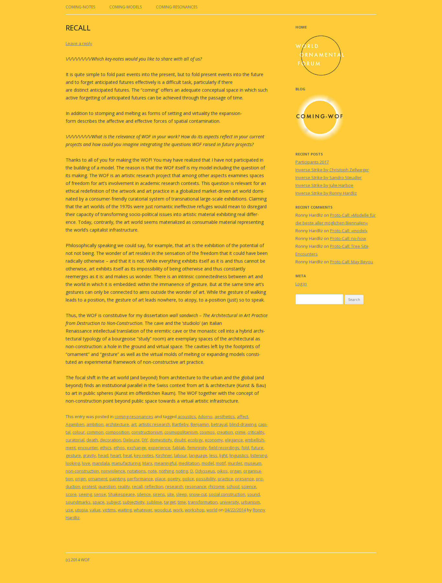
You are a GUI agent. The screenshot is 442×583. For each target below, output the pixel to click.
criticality (256, 432)
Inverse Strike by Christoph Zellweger (332, 170)
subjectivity (134, 502)
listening (258, 455)
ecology (195, 440)
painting (117, 479)
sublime (154, 502)
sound (253, 494)
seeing (85, 494)
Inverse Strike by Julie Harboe (324, 185)
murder (235, 463)
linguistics (239, 455)
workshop (194, 510)
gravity (89, 455)
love (86, 463)
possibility (206, 479)
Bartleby (180, 424)
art (134, 424)
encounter (88, 448)
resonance (195, 486)
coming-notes (80, 7)
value (95, 510)
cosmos (207, 432)
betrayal (219, 424)
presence (244, 479)
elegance (234, 440)
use (69, 510)
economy (214, 440)
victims (109, 510)
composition (117, 432)
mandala (101, 463)
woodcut (162, 510)
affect (242, 416)
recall (137, 486)
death (92, 440)
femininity (197, 448)
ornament (97, 479)
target (170, 502)
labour (180, 455)
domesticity (161, 440)
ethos (119, 448)
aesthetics (225, 416)
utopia (81, 510)
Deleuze (131, 440)
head (103, 455)
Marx (147, 463)
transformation (203, 502)
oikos (222, 471)
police (188, 479)
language (198, 455)
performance (140, 479)
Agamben (75, 424)
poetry (174, 479)
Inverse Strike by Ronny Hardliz (326, 193)
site (170, 494)
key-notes (144, 455)
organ (235, 471)
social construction (227, 494)
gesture (73, 455)
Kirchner (164, 455)
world (211, 510)
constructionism (146, 432)
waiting (125, 510)
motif (221, 463)
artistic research (154, 424)
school (233, 486)
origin (80, 479)
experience (159, 448)
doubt (180, 440)
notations (136, 471)
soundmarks (78, 502)
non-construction (82, 471)
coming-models (125, 7)
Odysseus (205, 471)
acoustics (187, 416)
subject (113, 502)
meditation (189, 463)
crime (240, 432)
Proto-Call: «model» (349, 231)
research (174, 486)
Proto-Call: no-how (348, 238)
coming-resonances (176, 7)
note (152, 471)
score (71, 494)
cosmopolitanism (181, 432)
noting (182, 471)
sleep (181, 494)
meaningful (165, 463)
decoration (110, 440)
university (229, 502)
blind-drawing (242, 424)
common (95, 432)
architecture (117, 424)
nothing (166, 471)
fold (245, 448)
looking (73, 463)
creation (225, 432)
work (178, 510)
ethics (106, 448)
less (213, 455)
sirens (159, 494)
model (208, 463)
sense (100, 494)
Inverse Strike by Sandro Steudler (328, 177)
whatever (143, 510)
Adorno (205, 416)
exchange (136, 448)
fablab (178, 448)
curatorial (75, 440)
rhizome (216, 486)
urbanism (250, 502)
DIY (145, 440)
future (257, 448)
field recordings (224, 448)
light (223, 455)
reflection (154, 486)
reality (124, 486)
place (160, 479)
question (107, 486)
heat (127, 455)
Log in (301, 284)
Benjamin (200, 424)
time (182, 502)
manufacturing (126, 463)
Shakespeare (121, 494)
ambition (95, 424)
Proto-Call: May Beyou (351, 262)
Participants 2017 (312, 162)
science (248, 486)
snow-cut (198, 494)
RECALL (78, 27)
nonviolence (113, 471)
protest (89, 486)
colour (78, 432)
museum (252, 463)
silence (144, 494)
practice (225, 479)
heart (115, 455)
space (99, 502)
